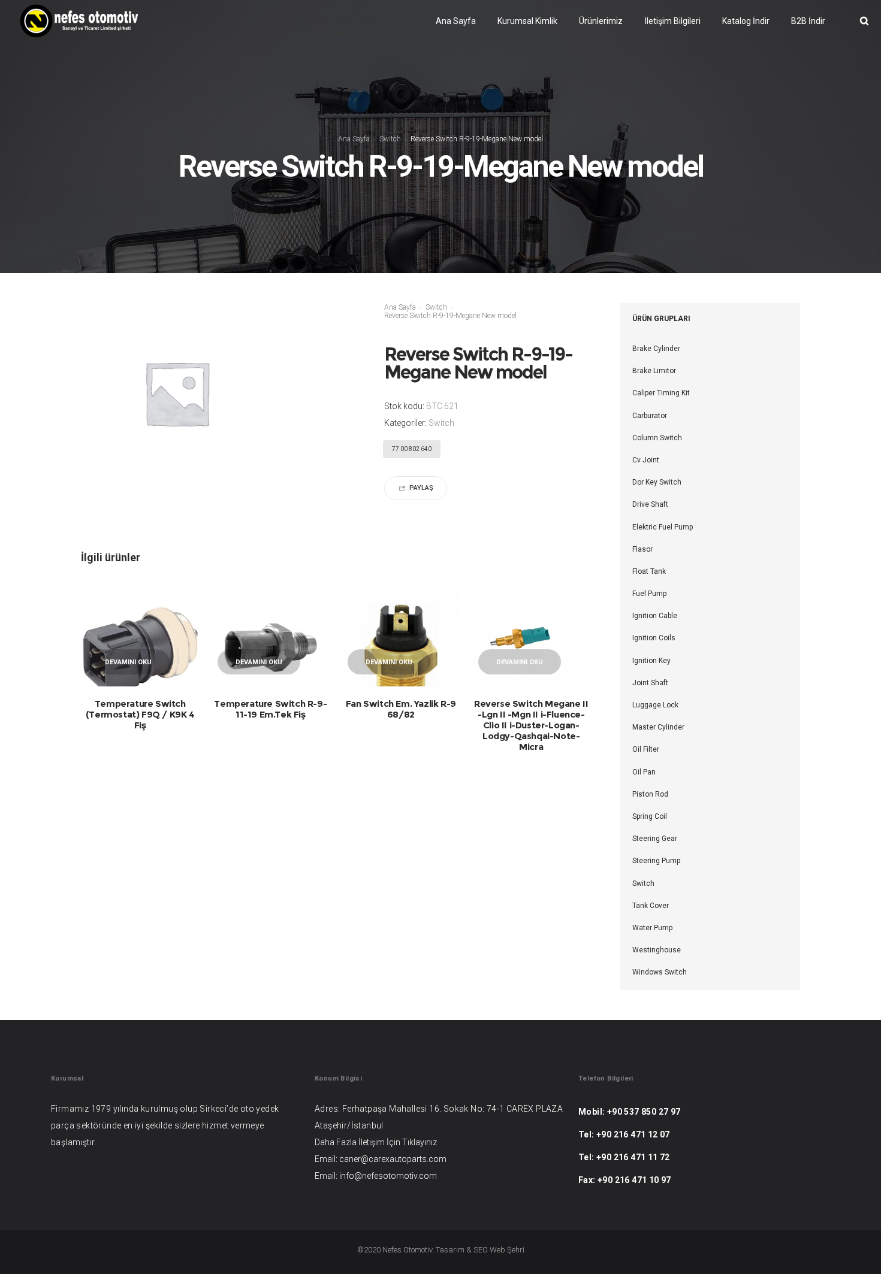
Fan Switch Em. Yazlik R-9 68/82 (401, 709)
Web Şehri (507, 1249)
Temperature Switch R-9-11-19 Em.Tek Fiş (270, 709)
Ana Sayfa (354, 139)
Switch (390, 139)
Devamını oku (128, 662)
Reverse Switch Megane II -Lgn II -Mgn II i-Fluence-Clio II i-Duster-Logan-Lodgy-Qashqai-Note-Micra (531, 725)
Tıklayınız (419, 1142)
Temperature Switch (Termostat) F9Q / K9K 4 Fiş (140, 714)
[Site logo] (79, 21)
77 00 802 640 (412, 449)
